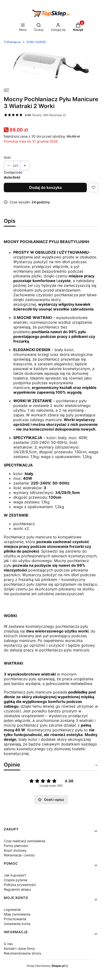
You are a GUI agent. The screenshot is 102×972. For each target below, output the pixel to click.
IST (6, 90)
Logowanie (12, 909)
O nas (8, 944)
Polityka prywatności (20, 885)
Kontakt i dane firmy (19, 948)
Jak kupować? (15, 875)
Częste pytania (15, 880)
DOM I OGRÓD (36, 42)
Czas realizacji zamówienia (24, 841)
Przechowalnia (15, 919)
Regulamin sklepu (17, 889)
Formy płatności (16, 846)
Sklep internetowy (46, 966)
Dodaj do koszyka (45, 187)
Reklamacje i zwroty (19, 855)
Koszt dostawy (15, 850)
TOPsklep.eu (12, 42)
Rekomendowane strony (22, 953)
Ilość (7, 157)
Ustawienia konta (17, 924)
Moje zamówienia (17, 914)
